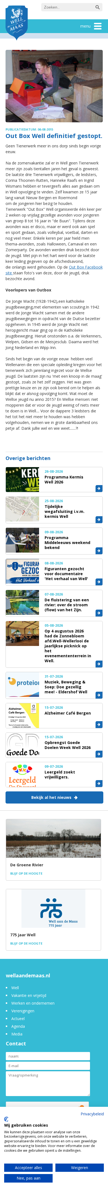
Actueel (18, 1018)
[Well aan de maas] (17, 24)
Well (15, 987)
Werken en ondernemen (33, 1003)
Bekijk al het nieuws (51, 797)
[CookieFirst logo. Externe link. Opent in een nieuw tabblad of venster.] (6, 1119)
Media (16, 1034)
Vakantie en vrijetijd (28, 995)
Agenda (18, 1026)
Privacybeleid (92, 1113)
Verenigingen (22, 1010)
